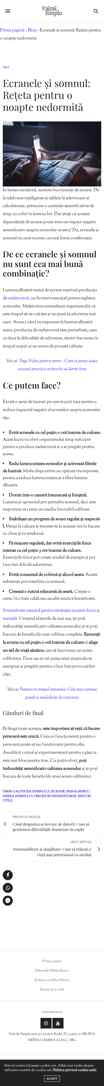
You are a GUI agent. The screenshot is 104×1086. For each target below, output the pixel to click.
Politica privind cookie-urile (75, 1070)
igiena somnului (18, 796)
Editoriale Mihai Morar (52, 970)
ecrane (58, 791)
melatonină (18, 298)
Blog (32, 30)
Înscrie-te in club (52, 989)
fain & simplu (78, 791)
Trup (6, 67)
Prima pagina (52, 961)
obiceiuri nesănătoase (55, 796)
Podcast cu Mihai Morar (52, 980)
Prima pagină (12, 30)
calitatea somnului (31, 791)
